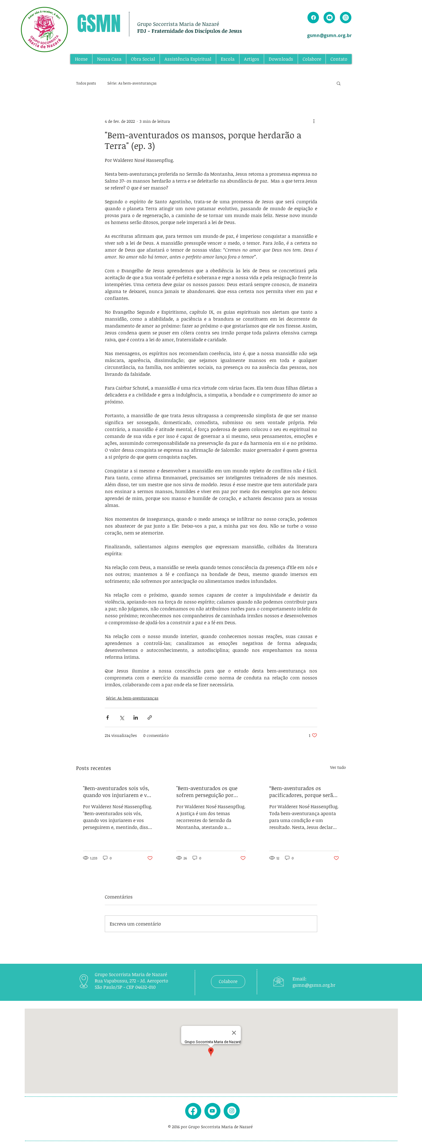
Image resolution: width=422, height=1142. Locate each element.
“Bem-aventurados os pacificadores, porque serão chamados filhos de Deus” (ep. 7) (302, 791)
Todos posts (86, 83)
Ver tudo (338, 767)
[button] (338, 83)
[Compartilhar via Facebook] (107, 717)
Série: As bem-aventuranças (131, 83)
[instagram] (231, 1110)
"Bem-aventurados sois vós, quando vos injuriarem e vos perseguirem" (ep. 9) (117, 791)
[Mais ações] (313, 121)
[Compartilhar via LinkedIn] (135, 717)
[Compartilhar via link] (149, 717)
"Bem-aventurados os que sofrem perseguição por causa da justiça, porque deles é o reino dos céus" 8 (207, 791)
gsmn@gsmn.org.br (329, 35)
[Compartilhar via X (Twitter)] (121, 717)
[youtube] (212, 1110)
